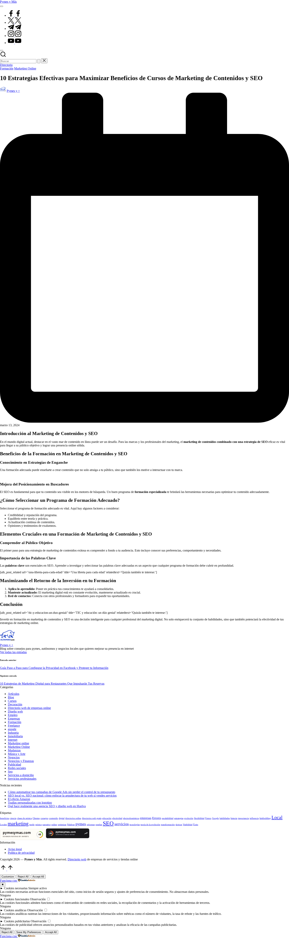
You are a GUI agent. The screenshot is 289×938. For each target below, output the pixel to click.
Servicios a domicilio (21, 775)
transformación (168, 824)
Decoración (15, 704)
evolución (188, 818)
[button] (38, 61)
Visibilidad (187, 824)
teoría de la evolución (150, 824)
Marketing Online (25, 68)
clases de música (24, 818)
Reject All (23, 876)
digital (61, 818)
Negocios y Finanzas (21, 761)
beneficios (4, 818)
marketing (18, 823)
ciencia (13, 818)
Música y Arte (16, 754)
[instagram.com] (14, 35)
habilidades (225, 818)
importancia (243, 818)
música (38, 824)
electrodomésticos (131, 818)
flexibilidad (199, 818)
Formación (6, 68)
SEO (108, 823)
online (54, 824)
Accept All (38, 876)
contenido (53, 818)
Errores (156, 818)
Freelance (14, 725)
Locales (3, 824)
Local (277, 817)
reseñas (99, 824)
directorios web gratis (91, 818)
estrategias (178, 818)
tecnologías (135, 824)
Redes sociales (17, 768)
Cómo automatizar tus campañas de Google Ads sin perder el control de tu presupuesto (61, 792)
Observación (38, 899)
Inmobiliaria (15, 736)
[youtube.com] (14, 42)
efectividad (117, 818)
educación (106, 818)
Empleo (12, 715)
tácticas (179, 824)
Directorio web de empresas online (29, 708)
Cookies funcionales (16, 899)
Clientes (36, 818)
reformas (91, 824)
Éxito (195, 824)
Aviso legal (15, 849)
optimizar (62, 824)
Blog (11, 697)
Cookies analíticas (15, 910)
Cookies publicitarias (17, 921)
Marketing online (18, 743)
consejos (44, 818)
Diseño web (15, 711)
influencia (254, 818)
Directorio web (77, 859)
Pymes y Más (8, 1)
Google (215, 818)
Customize (8, 876)
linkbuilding (265, 818)
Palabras (71, 824)
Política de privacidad (21, 852)
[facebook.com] (14, 15)
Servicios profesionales (22, 778)
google (12, 729)
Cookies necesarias (16, 888)
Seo (10, 771)
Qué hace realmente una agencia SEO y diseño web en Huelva (47, 806)
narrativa (46, 824)
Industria (13, 732)
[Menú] (1, 6)
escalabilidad (167, 818)
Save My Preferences (28, 932)
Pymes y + (6, 645)
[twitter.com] (14, 22)
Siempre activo (37, 888)
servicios (121, 824)
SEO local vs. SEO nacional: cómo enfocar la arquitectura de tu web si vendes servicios (62, 795)
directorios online (73, 818)
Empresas (14, 718)
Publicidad (14, 764)
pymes (80, 824)
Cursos (12, 701)
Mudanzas (14, 750)
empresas (145, 818)
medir (32, 824)
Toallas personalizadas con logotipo (30, 802)
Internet (12, 739)
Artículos (13, 693)
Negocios (14, 757)
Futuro (208, 818)
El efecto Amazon (19, 799)
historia (234, 818)
